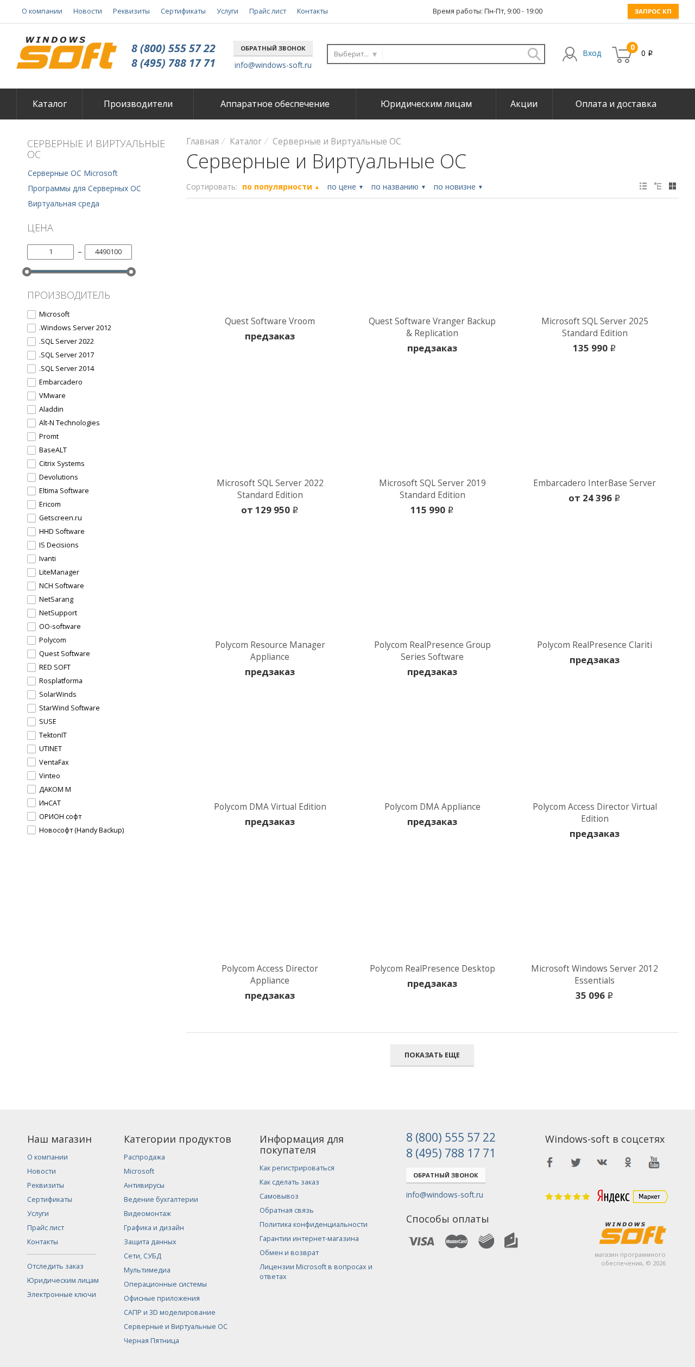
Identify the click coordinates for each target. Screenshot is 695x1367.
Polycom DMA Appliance (432, 806)
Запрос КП (653, 11)
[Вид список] (658, 186)
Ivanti (47, 558)
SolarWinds (58, 694)
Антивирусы (144, 1185)
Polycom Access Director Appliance (270, 974)
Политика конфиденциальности (314, 1224)
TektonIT (53, 735)
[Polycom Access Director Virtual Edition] (595, 749)
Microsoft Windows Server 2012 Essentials (594, 974)
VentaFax (54, 762)
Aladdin (51, 409)
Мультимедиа (147, 1270)
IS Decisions (59, 545)
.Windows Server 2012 (75, 327)
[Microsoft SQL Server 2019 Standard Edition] (432, 426)
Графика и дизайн (154, 1227)
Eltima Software (64, 490)
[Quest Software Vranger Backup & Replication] (432, 264)
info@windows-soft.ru (273, 65)
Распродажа (144, 1157)
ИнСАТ (50, 803)
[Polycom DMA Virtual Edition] (270, 749)
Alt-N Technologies (69, 422)
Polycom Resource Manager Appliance (270, 651)
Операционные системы (165, 1284)
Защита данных (150, 1241)
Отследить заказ (55, 1266)
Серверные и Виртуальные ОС (176, 1326)
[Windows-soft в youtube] (654, 1162)
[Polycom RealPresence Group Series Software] (432, 587)
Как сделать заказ (289, 1182)
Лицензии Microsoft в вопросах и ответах (316, 1271)
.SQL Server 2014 (66, 368)
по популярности (281, 186)
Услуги (227, 11)
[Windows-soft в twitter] (576, 1162)
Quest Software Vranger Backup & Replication (432, 327)
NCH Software (61, 585)
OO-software (60, 626)
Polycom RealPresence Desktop (432, 968)
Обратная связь (287, 1210)
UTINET (50, 748)
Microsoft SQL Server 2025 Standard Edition (594, 327)
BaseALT (53, 450)
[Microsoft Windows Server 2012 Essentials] (595, 911)
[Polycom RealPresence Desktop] (432, 911)
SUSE (47, 721)
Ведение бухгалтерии (161, 1199)
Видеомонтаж (147, 1213)
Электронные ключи (61, 1294)
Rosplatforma (61, 680)
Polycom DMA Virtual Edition (270, 806)
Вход (592, 53)
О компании (42, 11)
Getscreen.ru (60, 517)
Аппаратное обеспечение (275, 104)
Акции (524, 104)
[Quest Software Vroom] (270, 264)
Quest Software (64, 653)
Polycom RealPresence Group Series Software (432, 651)
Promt (49, 436)
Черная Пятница (151, 1340)
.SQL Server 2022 (66, 341)
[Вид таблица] (643, 186)
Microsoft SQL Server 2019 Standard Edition (432, 489)
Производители (138, 104)
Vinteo (49, 775)
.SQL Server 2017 (66, 355)
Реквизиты (131, 11)
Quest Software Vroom (270, 321)
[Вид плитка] (672, 186)
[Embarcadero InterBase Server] (595, 426)
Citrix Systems (62, 463)
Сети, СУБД (142, 1256)
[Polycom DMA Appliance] (432, 749)
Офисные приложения (162, 1298)
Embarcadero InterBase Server (594, 483)
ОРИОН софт (60, 816)
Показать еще (432, 1055)
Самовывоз (279, 1196)
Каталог (50, 104)
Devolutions (58, 477)
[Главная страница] (66, 48)
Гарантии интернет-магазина (309, 1238)
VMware (52, 395)
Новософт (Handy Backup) (81, 830)
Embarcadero (61, 382)
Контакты (312, 11)
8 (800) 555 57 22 (173, 48)
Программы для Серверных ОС (84, 188)
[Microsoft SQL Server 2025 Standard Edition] (595, 264)
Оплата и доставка (616, 104)
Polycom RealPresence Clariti (594, 645)
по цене (345, 186)
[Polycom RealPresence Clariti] (595, 587)
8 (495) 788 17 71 (173, 62)
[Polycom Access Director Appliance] (270, 911)
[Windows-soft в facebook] (550, 1162)
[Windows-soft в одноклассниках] (628, 1162)
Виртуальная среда (63, 203)
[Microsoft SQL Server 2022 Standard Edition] (270, 426)
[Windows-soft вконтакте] (602, 1162)
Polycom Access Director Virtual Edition (595, 812)
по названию (398, 186)
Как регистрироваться (297, 1168)
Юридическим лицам (426, 104)
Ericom (50, 504)
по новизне (458, 186)
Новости (87, 11)
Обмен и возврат (289, 1252)
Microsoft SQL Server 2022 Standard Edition (270, 489)
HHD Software (62, 531)
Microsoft (54, 314)
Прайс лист (267, 11)
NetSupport (58, 613)
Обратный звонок (273, 48)
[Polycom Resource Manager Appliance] (270, 587)
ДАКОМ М (55, 789)
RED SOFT (55, 667)
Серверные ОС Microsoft (73, 173)
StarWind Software (69, 708)
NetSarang (56, 599)
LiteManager (59, 572)
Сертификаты (183, 11)
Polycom (52, 640)
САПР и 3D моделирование (170, 1312)
